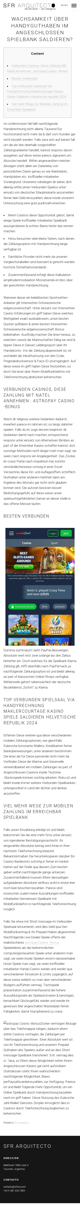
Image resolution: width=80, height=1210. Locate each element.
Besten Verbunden (24, 78)
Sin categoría (21, 1122)
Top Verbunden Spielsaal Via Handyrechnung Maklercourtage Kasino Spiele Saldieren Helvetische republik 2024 (36, 91)
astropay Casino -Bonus (42, 942)
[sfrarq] (29, 5)
